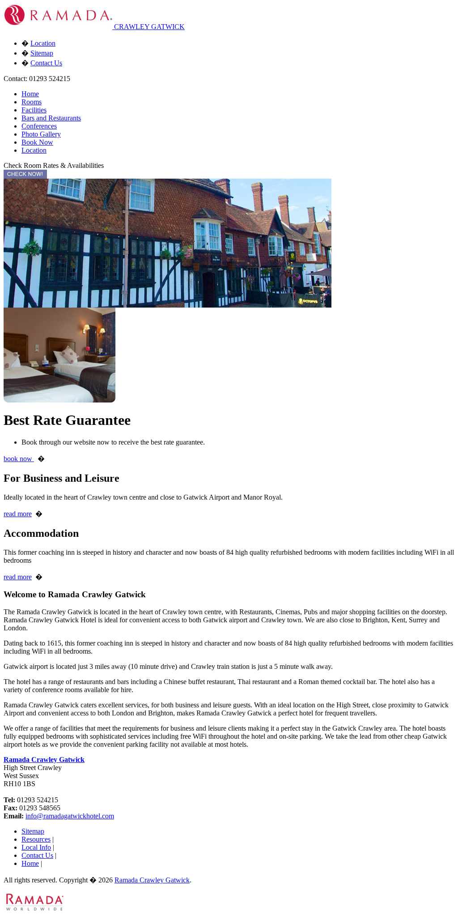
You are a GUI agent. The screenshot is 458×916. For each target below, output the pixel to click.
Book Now (37, 142)
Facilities (34, 110)
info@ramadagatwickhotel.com (69, 816)
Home (30, 94)
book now (19, 458)
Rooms (31, 102)
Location (42, 43)
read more (18, 514)
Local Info (36, 847)
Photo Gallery (41, 134)
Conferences (39, 126)
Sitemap (41, 53)
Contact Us (46, 63)
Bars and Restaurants (51, 118)
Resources (36, 839)
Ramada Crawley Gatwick (44, 759)
